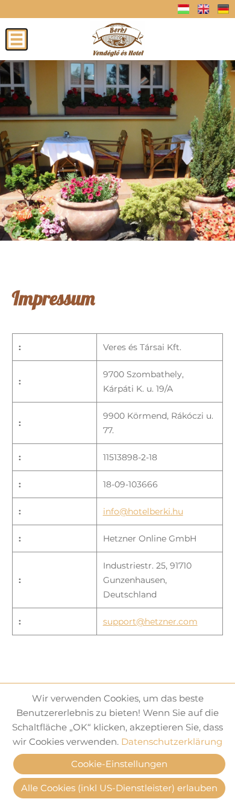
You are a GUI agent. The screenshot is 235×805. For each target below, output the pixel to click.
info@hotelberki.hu (143, 511)
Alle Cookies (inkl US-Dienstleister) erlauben (119, 788)
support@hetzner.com (150, 621)
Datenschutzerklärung (171, 741)
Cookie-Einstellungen (119, 764)
